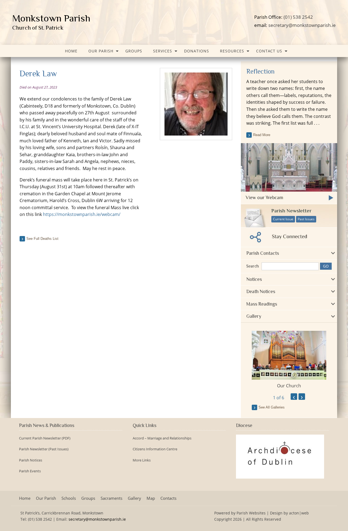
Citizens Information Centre (155, 449)
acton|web (299, 513)
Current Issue (283, 219)
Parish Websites (251, 513)
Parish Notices (30, 460)
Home (71, 51)
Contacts (168, 498)
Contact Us (269, 51)
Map (151, 498)
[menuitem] (71, 51)
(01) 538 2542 (298, 17)
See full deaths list (42, 239)
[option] (289, 360)
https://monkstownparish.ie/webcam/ (81, 214)
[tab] (289, 253)
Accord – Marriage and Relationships (162, 438)
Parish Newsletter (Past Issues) (44, 449)
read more (261, 135)
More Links (142, 460)
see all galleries (272, 407)
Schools (68, 498)
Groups (133, 51)
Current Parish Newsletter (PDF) (44, 438)
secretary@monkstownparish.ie (302, 25)
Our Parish (100, 51)
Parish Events (30, 471)
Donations (196, 51)
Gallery (134, 498)
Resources (232, 51)
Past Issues (306, 219)
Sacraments (111, 498)
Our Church (289, 386)
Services (162, 51)
